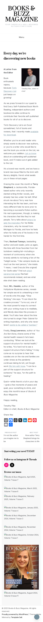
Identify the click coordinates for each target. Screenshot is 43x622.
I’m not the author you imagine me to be (11, 438)
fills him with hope (17, 366)
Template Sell (16, 617)
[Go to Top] (36, 617)
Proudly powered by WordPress (15, 614)
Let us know (30, 153)
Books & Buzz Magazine (21, 14)
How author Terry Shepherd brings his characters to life (31, 438)
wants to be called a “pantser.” (23, 325)
